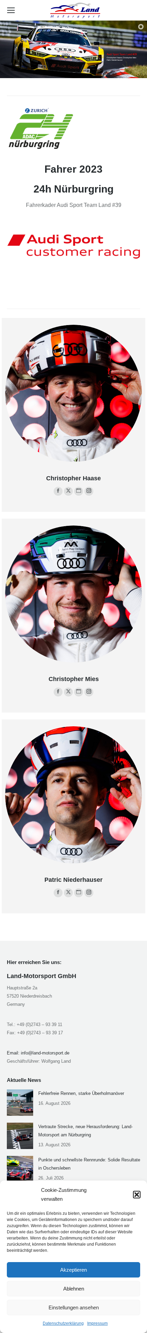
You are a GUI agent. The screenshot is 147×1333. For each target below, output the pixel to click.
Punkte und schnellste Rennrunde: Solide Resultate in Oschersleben (89, 1164)
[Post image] (20, 1102)
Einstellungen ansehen (74, 1307)
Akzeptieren (73, 1270)
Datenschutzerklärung (63, 1323)
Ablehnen (73, 1289)
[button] (136, 1194)
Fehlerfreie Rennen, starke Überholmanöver (81, 1093)
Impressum (97, 1323)
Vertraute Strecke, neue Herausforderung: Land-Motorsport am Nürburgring (85, 1130)
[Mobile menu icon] (11, 10)
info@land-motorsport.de (45, 1053)
